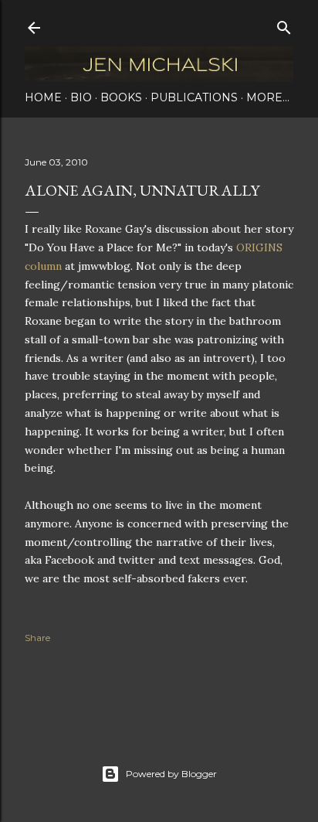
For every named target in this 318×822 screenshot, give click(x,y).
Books (121, 97)
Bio (81, 97)
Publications (194, 97)
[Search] (284, 24)
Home (43, 97)
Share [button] (37, 637)
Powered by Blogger (171, 773)
